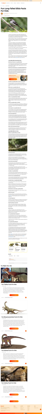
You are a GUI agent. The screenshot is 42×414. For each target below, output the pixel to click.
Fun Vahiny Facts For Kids (9, 383)
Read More (30, 0)
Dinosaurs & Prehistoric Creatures (11, 247)
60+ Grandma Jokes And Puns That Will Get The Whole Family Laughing (19, 0)
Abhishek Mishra (11, 259)
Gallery (3, 31)
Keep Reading (14, 328)
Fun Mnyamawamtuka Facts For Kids (12, 317)
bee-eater (16, 57)
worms (10, 195)
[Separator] (40, 409)
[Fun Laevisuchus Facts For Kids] (12, 245)
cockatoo (20, 57)
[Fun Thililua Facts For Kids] (14, 275)
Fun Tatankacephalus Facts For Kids (17, 249)
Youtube (28, 410)
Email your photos (13, 79)
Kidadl (1, 5)
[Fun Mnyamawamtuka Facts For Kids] (14, 307)
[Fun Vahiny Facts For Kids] (14, 373)
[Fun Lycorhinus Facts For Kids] (24, 245)
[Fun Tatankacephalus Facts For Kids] (18, 245)
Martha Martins (4, 384)
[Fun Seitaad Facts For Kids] (14, 341)
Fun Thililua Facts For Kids (9, 284)
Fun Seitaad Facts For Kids (9, 350)
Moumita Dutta (4, 318)
